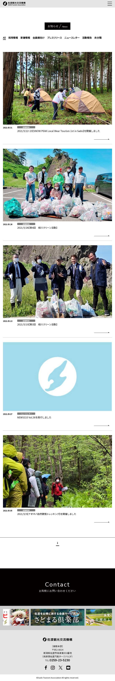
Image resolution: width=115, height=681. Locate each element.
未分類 (98, 37)
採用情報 (13, 37)
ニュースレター (72, 37)
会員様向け (39, 37)
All (4, 37)
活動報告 (87, 37)
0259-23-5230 (60, 660)
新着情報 (25, 37)
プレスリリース (54, 37)
